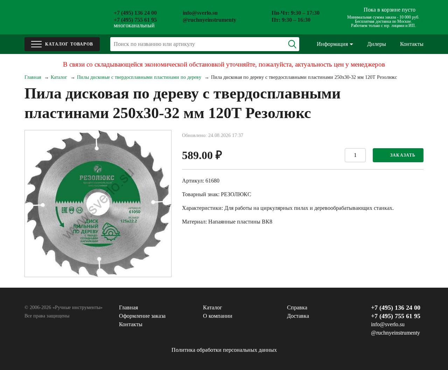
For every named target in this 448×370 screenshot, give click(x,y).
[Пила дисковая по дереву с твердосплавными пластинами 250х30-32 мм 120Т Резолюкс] (98, 203)
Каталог (59, 77)
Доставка (298, 316)
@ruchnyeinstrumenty (209, 20)
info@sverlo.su (200, 13)
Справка (297, 307)
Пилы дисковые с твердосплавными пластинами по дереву (139, 77)
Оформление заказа (142, 316)
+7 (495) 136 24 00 (135, 13)
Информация (332, 44)
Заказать (403, 155)
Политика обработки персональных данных (224, 350)
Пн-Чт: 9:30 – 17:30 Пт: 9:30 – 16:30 (296, 16)
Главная (32, 77)
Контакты (412, 44)
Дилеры (376, 44)
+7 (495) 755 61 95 (135, 20)
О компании (217, 316)
